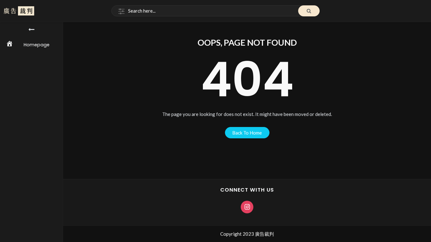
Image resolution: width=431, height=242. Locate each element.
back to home (247, 132)
